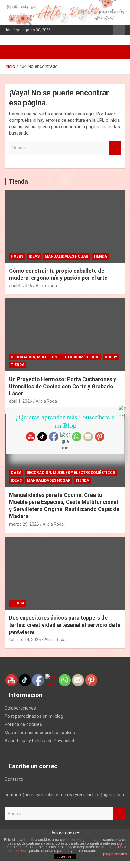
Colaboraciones (20, 708)
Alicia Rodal (47, 285)
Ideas (34, 256)
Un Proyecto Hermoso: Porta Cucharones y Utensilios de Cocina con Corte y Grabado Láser (62, 386)
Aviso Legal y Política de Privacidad (39, 740)
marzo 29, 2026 (24, 524)
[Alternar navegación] (12, 52)
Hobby (17, 256)
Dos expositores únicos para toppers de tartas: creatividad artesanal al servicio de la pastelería (65, 624)
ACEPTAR (65, 857)
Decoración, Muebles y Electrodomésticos (55, 357)
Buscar (115, 148)
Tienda (18, 181)
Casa (16, 472)
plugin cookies (115, 854)
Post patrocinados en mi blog (34, 716)
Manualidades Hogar (66, 256)
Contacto (14, 779)
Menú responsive (119, 30)
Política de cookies (23, 724)
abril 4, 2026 (20, 285)
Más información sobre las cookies (40, 732)
